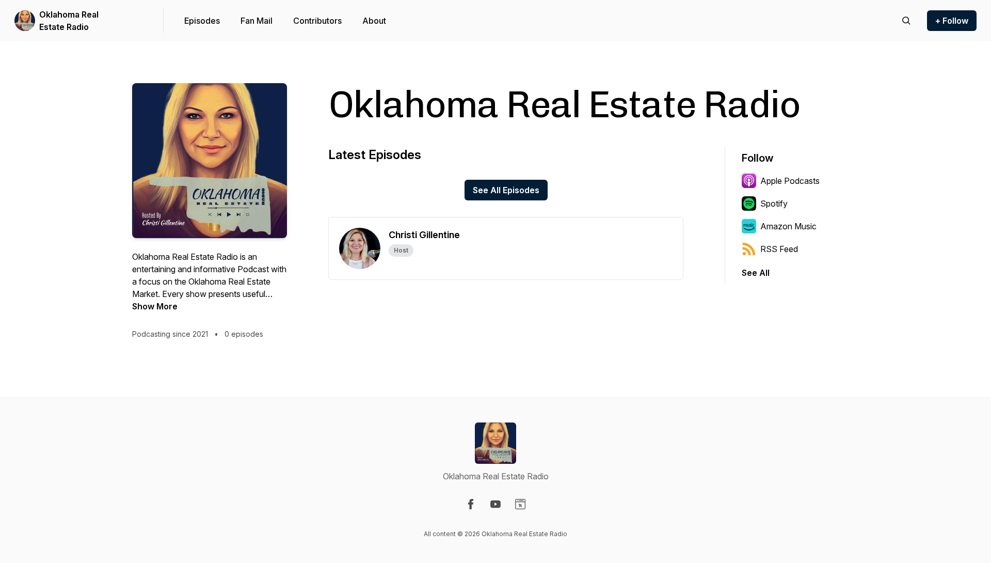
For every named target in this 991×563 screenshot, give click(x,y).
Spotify (774, 203)
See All (756, 273)
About (374, 20)
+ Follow (951, 20)
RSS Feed (779, 249)
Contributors (317, 20)
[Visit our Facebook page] (471, 504)
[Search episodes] (906, 20)
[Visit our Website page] (520, 504)
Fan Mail (257, 20)
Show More (155, 306)
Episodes (202, 20)
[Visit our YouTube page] (495, 504)
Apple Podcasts (790, 181)
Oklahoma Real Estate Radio (69, 20)
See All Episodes (506, 190)
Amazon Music (788, 226)
